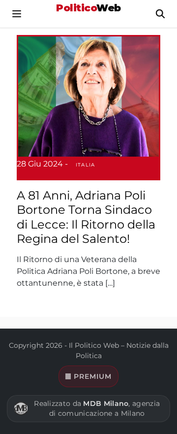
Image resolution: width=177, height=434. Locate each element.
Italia (85, 165)
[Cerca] (160, 14)
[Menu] (17, 14)
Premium (93, 376)
